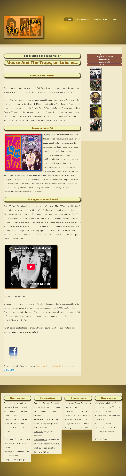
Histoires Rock (100, 19)
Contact (116, 19)
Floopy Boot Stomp (72, 403)
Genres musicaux (43, 366)
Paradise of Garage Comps (45, 403)
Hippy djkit (8, 419)
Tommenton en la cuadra (14, 403)
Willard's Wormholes (103, 403)
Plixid (67, 411)
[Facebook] (13, 358)
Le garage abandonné (13, 451)
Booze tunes (9, 439)
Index (68, 19)
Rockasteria (100, 415)
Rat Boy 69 (38, 431)
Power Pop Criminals (42, 419)
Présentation (83, 19)
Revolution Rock (40, 439)
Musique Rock (57, 366)
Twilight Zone (70, 415)
